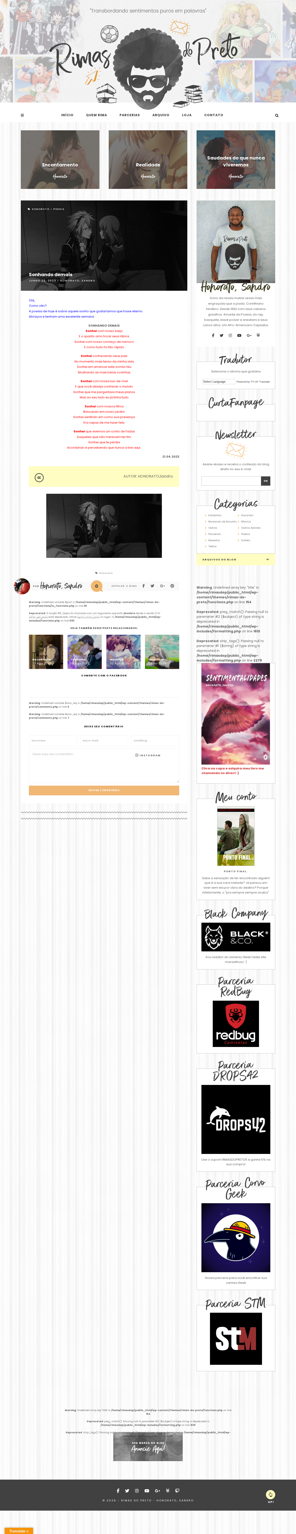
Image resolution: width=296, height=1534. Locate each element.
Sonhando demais (50, 274)
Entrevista (214, 515)
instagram (150, 755)
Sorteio (245, 540)
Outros (212, 528)
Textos (212, 546)
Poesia (59, 209)
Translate (264, 381)
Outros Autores (251, 528)
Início (67, 115)
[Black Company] (235, 937)
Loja (187, 115)
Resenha (214, 540)
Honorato (40, 209)
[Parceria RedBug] (236, 1046)
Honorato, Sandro (78, 280)
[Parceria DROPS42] (235, 1119)
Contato (213, 115)
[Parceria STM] (236, 1364)
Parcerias (130, 115)
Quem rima (96, 115)
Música (246, 521)
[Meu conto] (235, 836)
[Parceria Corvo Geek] (235, 1237)
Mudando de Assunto (222, 521)
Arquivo (161, 115)
